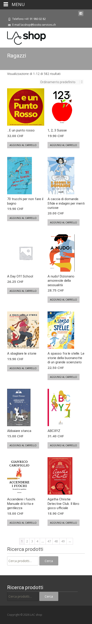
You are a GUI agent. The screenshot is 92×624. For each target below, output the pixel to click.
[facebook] (81, 13)
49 (63, 541)
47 (49, 541)
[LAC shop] (23, 37)
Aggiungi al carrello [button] (23, 145)
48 (56, 541)
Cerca (49, 561)
